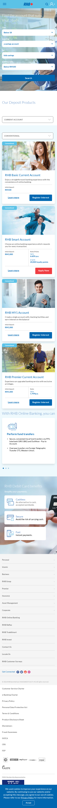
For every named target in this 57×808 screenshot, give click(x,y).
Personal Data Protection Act (14, 707)
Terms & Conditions (10, 713)
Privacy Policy (8, 701)
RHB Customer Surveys (12, 661)
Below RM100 (10, 67)
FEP (4, 750)
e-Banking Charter (10, 695)
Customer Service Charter (13, 688)
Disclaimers (7, 725)
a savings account (11, 44)
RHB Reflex (7, 625)
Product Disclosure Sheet (13, 719)
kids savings (9, 55)
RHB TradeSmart (9, 632)
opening (5, 39)
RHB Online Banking (11, 617)
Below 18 (8, 32)
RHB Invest (7, 639)
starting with (7, 62)
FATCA (5, 738)
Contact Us (6, 647)
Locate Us (6, 654)
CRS (4, 744)
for (3, 50)
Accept (28, 803)
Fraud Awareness (9, 732)
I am (4, 27)
